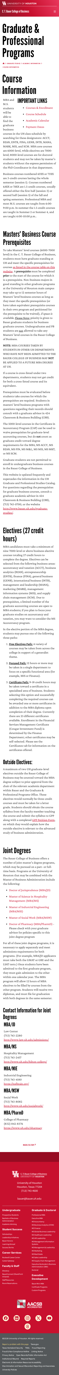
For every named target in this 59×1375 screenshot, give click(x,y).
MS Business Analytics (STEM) (43, 1225)
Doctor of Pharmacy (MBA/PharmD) (30, 924)
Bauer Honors (7, 1241)
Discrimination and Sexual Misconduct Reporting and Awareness (28, 1366)
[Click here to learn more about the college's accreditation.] (29, 1303)
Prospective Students (10, 1215)
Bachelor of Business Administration (10, 1219)
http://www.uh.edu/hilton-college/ (25, 1061)
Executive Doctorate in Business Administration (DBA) (44, 1265)
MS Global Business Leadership (43, 1231)
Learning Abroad (8, 1244)
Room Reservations (9, 1283)
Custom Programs (39, 1290)
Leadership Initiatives (10, 1237)
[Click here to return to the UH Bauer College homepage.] (29, 1173)
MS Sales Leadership (39, 1257)
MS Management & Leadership (43, 1247)
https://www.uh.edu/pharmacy (23, 1127)
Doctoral (35, 1270)
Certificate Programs (39, 1287)
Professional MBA (38, 1215)
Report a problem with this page (15, 1344)
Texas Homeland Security (12, 1348)
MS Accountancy (38, 1221)
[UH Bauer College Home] (15, 11)
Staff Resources (8, 1280)
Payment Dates (35, 126)
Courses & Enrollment (39, 107)
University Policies (9, 1369)
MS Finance (36, 1228)
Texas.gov (35, 1344)
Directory (5, 1271)
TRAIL (27, 1348)
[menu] (55, 11)
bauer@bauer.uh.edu (29, 1199)
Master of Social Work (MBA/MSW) (30, 917)
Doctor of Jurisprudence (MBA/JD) (30, 890)
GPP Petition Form (43, 820)
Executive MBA (37, 1218)
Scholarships (7, 1234)
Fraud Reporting (38, 1348)
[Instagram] (28, 1318)
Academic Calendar (37, 120)
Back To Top (28, 1145)
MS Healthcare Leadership (42, 1235)
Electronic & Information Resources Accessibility (21, 1362)
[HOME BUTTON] (4, 63)
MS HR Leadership (39, 1238)
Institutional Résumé (10, 1358)
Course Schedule (36, 114)
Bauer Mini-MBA (38, 1283)
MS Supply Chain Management (43, 1261)
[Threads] (28, 1326)
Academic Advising (9, 1224)
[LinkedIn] (17, 1318)
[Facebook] (6, 1318)
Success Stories (8, 1247)
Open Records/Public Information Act (31, 1355)
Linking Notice (37, 1351)
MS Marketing (37, 1251)
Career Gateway (8, 1261)
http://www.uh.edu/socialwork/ (23, 1105)
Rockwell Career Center (11, 1257)
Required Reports (28, 1358)
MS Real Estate (37, 1254)
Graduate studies (13, 63)
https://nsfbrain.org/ (16, 1083)
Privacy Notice (8, 1355)
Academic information (31, 63)
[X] (38, 1318)
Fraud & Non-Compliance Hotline (15, 1351)
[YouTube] (49, 1318)
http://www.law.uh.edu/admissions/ (26, 1039)
